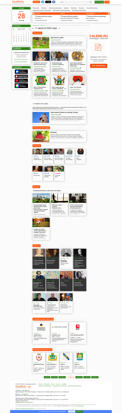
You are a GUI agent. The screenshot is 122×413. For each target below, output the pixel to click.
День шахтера (90, 18)
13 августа (87, 377)
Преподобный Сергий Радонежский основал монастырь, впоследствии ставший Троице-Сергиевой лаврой (41, 208)
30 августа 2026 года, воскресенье (97, 16)
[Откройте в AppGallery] (21, 81)
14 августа (94, 377)
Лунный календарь (91, 8)
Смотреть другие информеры (20, 61)
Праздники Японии (74, 89)
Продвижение (47, 383)
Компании (74, 8)
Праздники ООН (55, 66)
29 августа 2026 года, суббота (70, 16)
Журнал (36, 2)
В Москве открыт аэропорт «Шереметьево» (57, 206)
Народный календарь (55, 8)
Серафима (58, 173)
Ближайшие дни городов (42, 350)
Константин (69, 156)
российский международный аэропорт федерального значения (59, 340)
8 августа (47, 377)
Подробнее (71, 411)
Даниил (57, 156)
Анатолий (47, 156)
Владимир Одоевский (64, 261)
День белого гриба (57, 37)
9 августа (54, 377)
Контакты (58, 383)
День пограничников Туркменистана (40, 87)
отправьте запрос (80, 405)
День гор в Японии (75, 87)
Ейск (62, 364)
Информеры (64, 383)
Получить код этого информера (21, 59)
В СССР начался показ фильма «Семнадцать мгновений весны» (76, 206)
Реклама (53, 383)
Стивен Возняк (51, 305)
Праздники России (55, 39)
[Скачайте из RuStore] (21, 71)
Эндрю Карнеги (78, 260)
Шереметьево (56, 335)
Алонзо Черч (50, 282)
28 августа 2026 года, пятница (44, 16)
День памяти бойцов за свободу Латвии (64, 112)
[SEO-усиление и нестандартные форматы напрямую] (98, 69)
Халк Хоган (64, 305)
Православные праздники (40, 66)
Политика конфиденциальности (75, 385)
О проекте (40, 383)
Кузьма (78, 156)
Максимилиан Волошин (37, 283)
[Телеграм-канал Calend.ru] (42, 2)
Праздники (36, 8)
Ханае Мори (77, 282)
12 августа (79, 377)
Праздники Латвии (55, 114)
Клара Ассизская (38, 260)
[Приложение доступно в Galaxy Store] (21, 76)
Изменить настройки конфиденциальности (24, 408)
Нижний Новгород (38, 364)
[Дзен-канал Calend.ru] (48, 2)
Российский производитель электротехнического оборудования (77, 340)
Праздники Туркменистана (40, 90)
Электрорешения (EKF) (77, 335)
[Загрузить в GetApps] (21, 85)
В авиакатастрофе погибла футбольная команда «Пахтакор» (40, 231)
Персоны (81, 8)
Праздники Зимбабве (57, 90)
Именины (44, 8)
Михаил (35, 173)
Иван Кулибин (51, 260)
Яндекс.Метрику (62, 411)
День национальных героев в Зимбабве (58, 87)
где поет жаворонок (79, 368)
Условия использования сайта (45, 385)
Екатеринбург (51, 364)
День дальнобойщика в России (68, 18)
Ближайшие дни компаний (43, 319)
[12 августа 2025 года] (59, 28)
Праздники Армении (75, 68)
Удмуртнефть (38, 335)
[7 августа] (41, 377)
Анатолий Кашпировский (37, 305)
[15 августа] (100, 377)
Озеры (76, 364)
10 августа (62, 377)
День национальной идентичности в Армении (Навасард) (77, 64)
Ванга (62, 282)
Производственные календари (42, 10)
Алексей (35, 156)
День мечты (38, 18)
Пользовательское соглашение (60, 385)
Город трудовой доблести (37, 370)
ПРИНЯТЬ (79, 411)
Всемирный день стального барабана (58, 63)
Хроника (66, 8)
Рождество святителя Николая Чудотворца (40, 63)
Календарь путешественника (61, 10)
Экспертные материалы (79, 10)
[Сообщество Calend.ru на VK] (53, 2)
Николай (46, 173)
